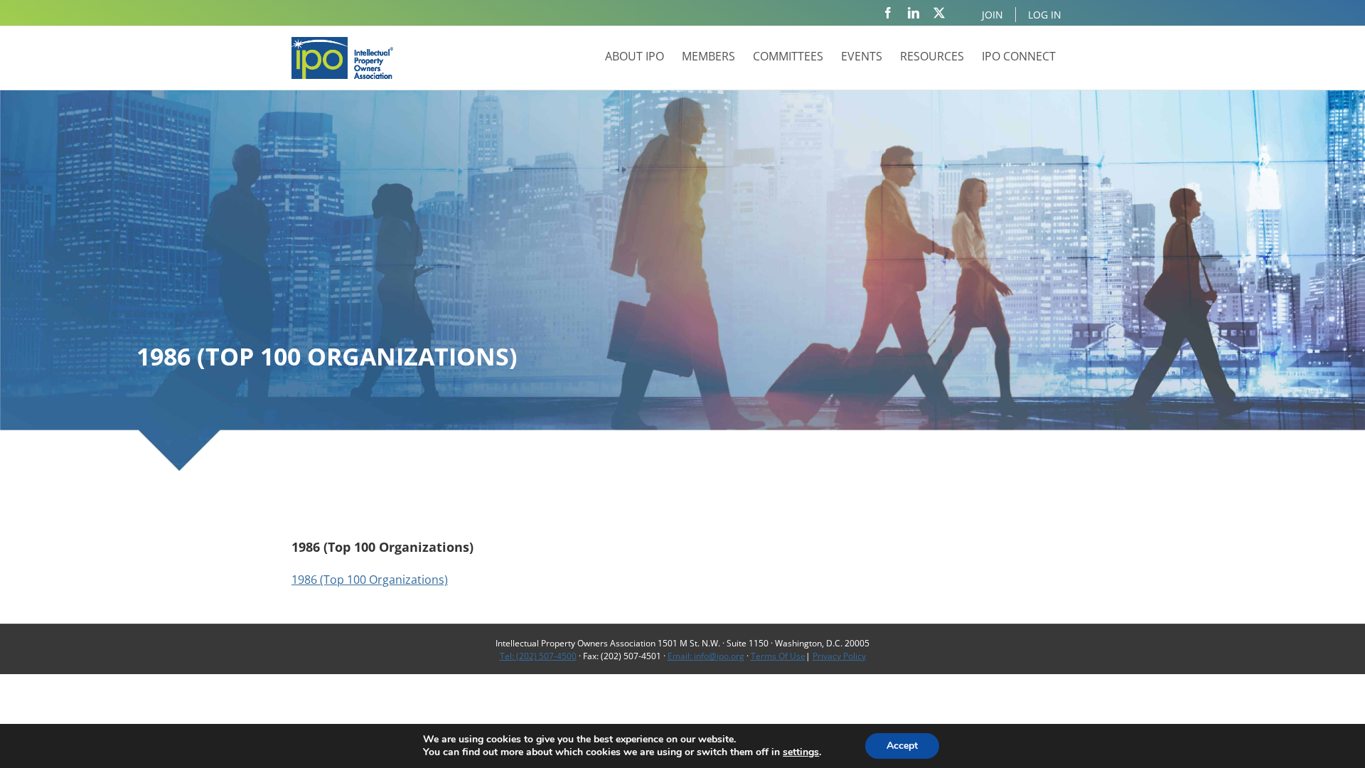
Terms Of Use (778, 656)
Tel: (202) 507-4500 (538, 656)
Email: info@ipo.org (706, 656)
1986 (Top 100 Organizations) (369, 579)
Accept (902, 745)
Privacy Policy (839, 656)
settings (801, 752)
